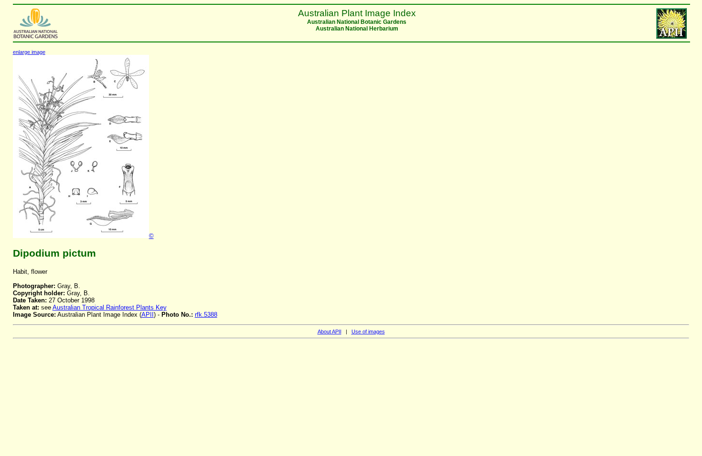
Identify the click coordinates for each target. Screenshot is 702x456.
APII (147, 314)
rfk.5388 (206, 314)
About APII (329, 331)
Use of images (368, 331)
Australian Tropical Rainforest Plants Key (110, 307)
